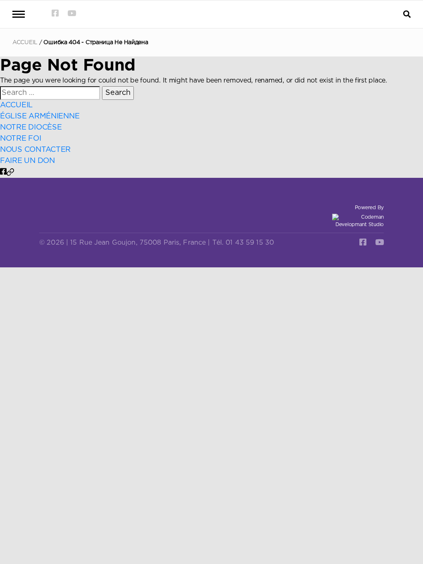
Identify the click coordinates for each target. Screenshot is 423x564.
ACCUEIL (25, 42)
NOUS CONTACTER (35, 149)
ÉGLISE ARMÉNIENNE (39, 116)
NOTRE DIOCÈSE (31, 127)
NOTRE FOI (20, 138)
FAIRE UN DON (27, 161)
